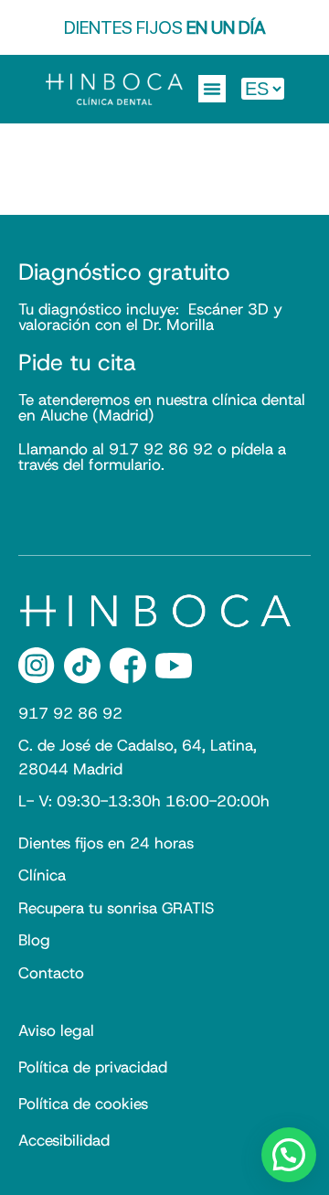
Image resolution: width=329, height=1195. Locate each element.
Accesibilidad (64, 1140)
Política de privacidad (92, 1067)
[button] (212, 88)
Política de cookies (83, 1103)
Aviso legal (56, 1030)
